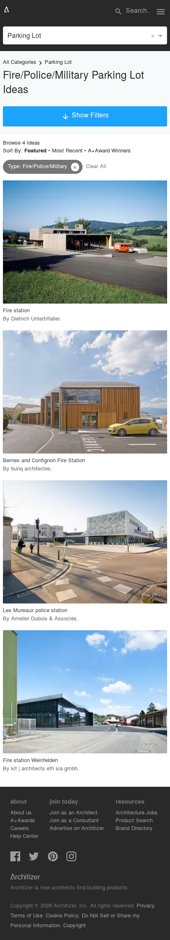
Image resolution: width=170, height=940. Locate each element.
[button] (75, 167)
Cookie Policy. (63, 915)
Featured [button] (35, 150)
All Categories (19, 61)
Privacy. (146, 905)
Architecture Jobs (137, 812)
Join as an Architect (73, 812)
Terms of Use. (27, 915)
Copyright (74, 925)
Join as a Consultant (74, 820)
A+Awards (22, 820)
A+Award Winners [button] (109, 150)
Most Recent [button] (67, 150)
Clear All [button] (96, 166)
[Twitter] (34, 858)
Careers (19, 828)
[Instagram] (71, 858)
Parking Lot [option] (24, 35)
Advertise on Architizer (77, 828)
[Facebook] (15, 858)
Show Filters (85, 115)
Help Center (24, 835)
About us (21, 812)
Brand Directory (134, 828)
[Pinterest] (53, 858)
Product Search (134, 820)
